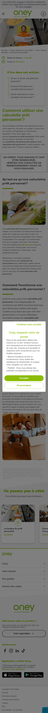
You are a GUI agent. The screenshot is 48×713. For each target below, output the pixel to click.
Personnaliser (24, 385)
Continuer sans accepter (29, 324)
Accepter (24, 378)
